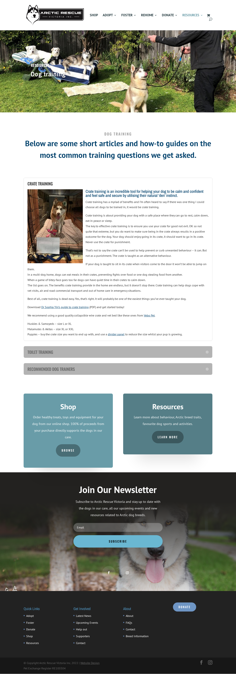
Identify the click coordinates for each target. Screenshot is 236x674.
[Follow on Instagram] (127, 572)
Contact (80, 643)
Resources (190, 15)
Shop (94, 15)
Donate (168, 15)
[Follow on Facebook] (108, 572)
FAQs (129, 622)
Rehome (147, 15)
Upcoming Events (87, 622)
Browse (68, 450)
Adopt (108, 15)
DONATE (184, 607)
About (129, 616)
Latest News (83, 616)
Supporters (83, 636)
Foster (127, 15)
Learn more (168, 437)
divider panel (116, 334)
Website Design (90, 663)
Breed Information (137, 636)
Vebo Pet (149, 315)
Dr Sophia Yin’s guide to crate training (65, 307)
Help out (81, 629)
